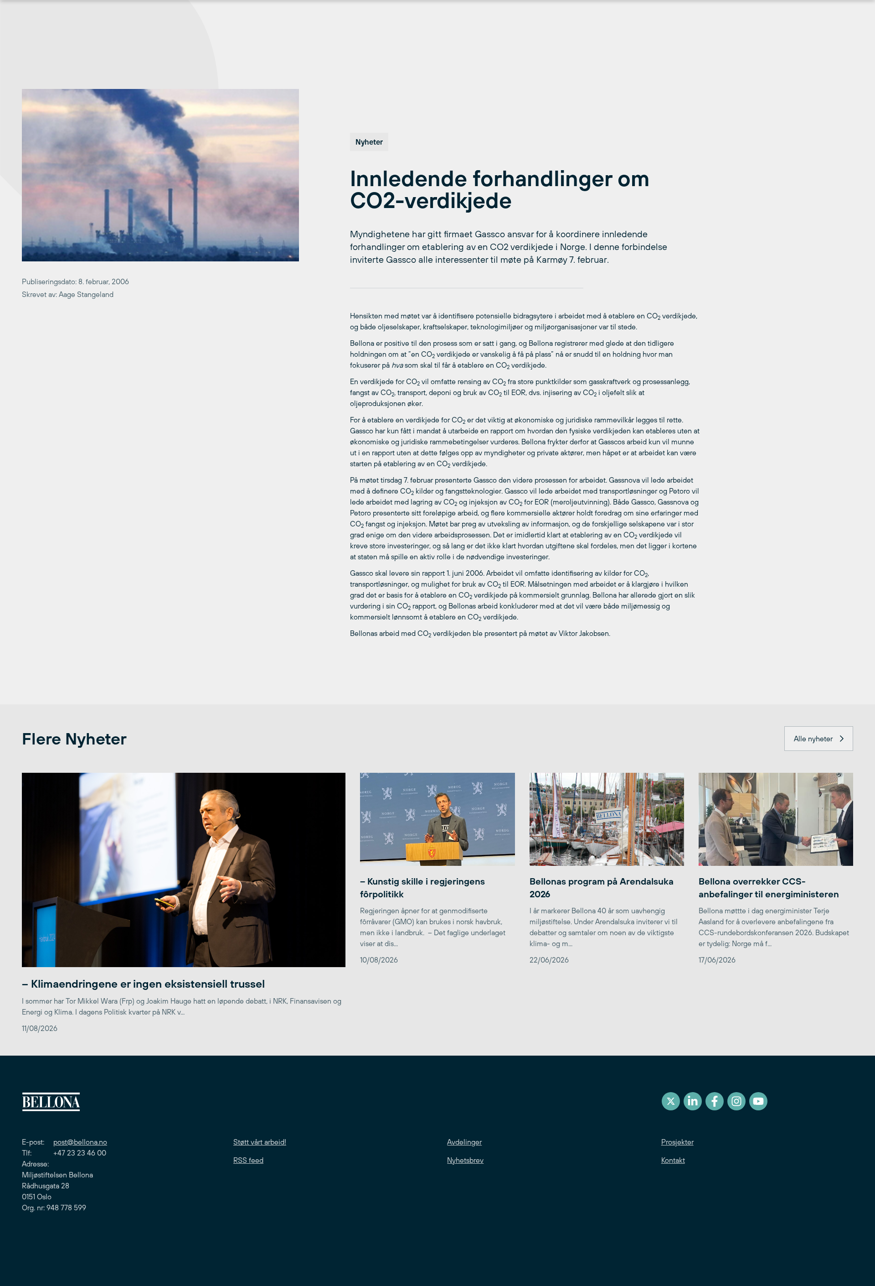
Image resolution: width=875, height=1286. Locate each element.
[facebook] (714, 1101)
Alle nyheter (813, 738)
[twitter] (671, 1101)
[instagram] (736, 1101)
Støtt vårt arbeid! (259, 1142)
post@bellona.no (80, 1142)
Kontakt (673, 1160)
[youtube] (758, 1101)
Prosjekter (677, 1142)
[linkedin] (693, 1101)
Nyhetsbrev (465, 1160)
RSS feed (248, 1160)
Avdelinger (464, 1142)
